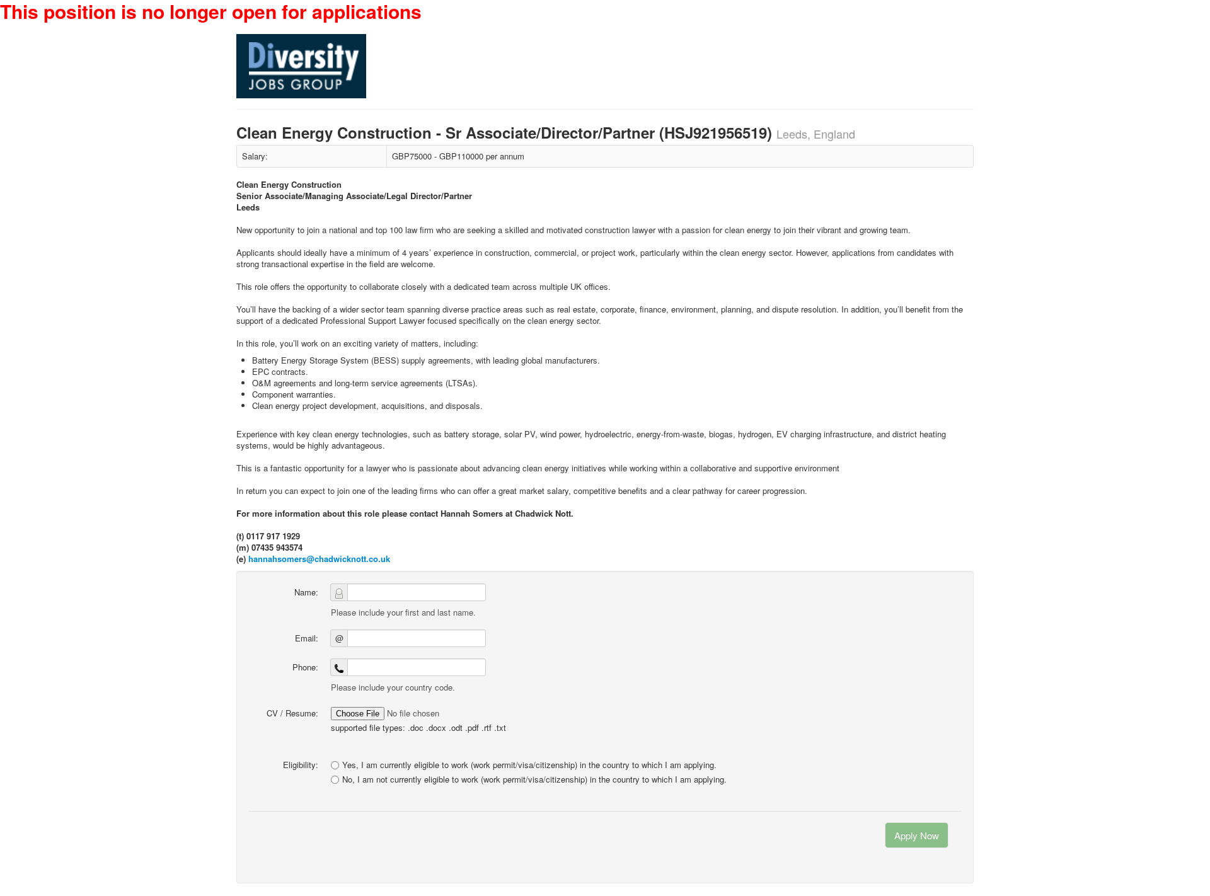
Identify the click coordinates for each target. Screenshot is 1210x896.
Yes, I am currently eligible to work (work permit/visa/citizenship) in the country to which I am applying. (529, 765)
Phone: (305, 667)
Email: (306, 638)
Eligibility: (300, 765)
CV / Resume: (292, 713)
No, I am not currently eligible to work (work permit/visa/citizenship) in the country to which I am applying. (534, 779)
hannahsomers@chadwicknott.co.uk (319, 559)
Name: (306, 592)
